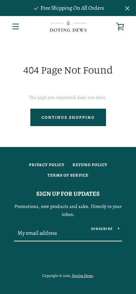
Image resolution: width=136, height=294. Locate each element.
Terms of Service (68, 175)
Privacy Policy (47, 165)
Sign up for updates (68, 193)
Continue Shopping (68, 117)
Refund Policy (90, 165)
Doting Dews (82, 275)
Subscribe (102, 228)
